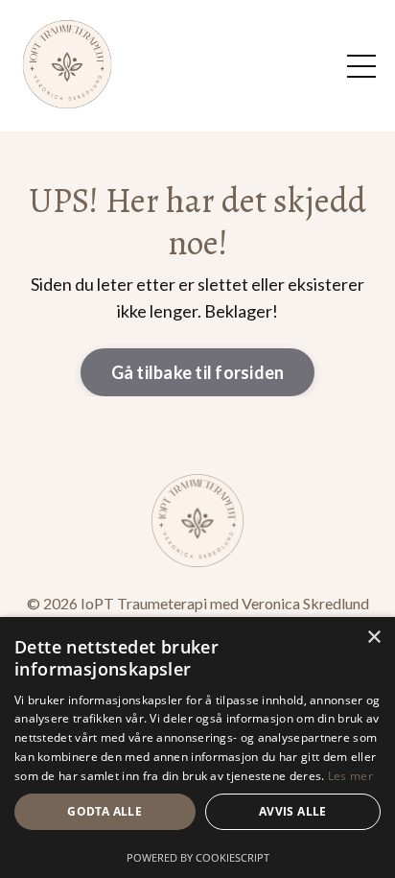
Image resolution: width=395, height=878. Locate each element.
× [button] (373, 637)
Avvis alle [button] (293, 811)
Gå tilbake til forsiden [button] (198, 372)
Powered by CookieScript (198, 857)
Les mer (350, 776)
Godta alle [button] (104, 811)
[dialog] (197, 747)
